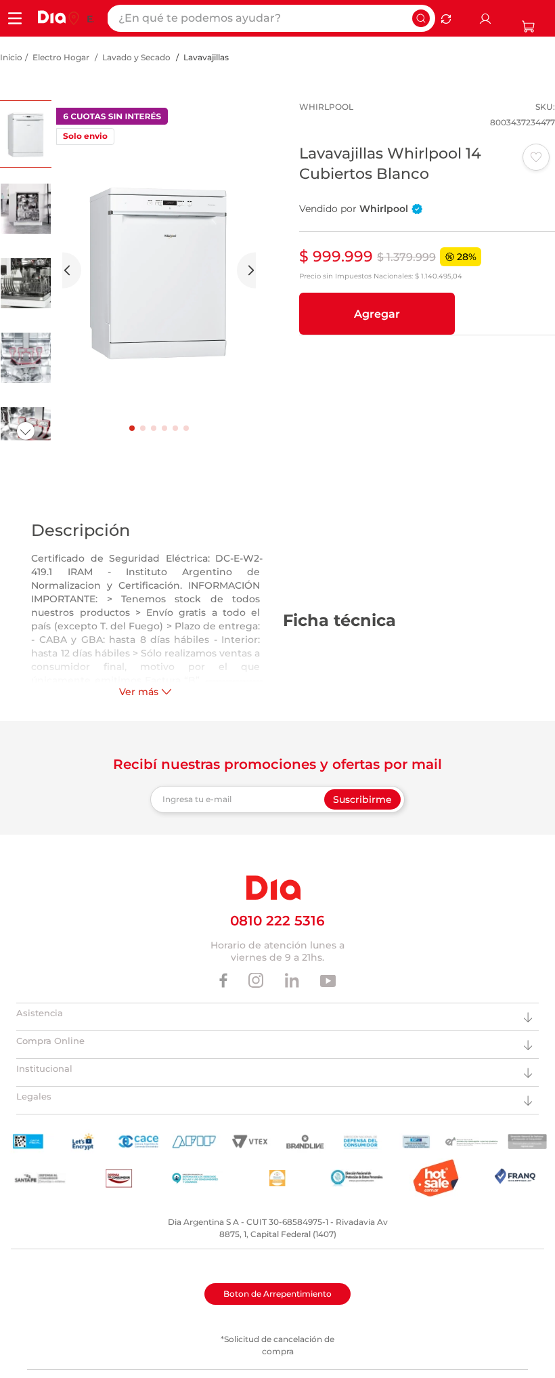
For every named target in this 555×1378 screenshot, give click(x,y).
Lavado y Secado (136, 57)
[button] (377, 314)
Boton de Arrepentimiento (277, 1294)
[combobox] (271, 18)
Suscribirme (362, 799)
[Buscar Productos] (421, 18)
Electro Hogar (60, 57)
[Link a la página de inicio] (11, 57)
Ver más (138, 692)
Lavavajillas (206, 57)
